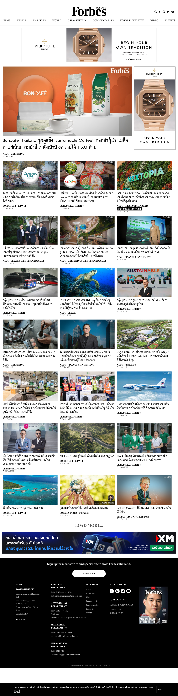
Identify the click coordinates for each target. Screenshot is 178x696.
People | (121, 517)
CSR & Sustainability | (137, 206)
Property (130, 365)
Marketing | (75, 261)
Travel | (15, 261)
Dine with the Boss (138, 517)
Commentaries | (69, 513)
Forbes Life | (10, 206)
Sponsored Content (129, 209)
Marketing (17, 154)
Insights (84, 513)
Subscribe (89, 573)
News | (6, 154)
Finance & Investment (138, 257)
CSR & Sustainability (72, 206)
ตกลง (160, 689)
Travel (22, 206)
